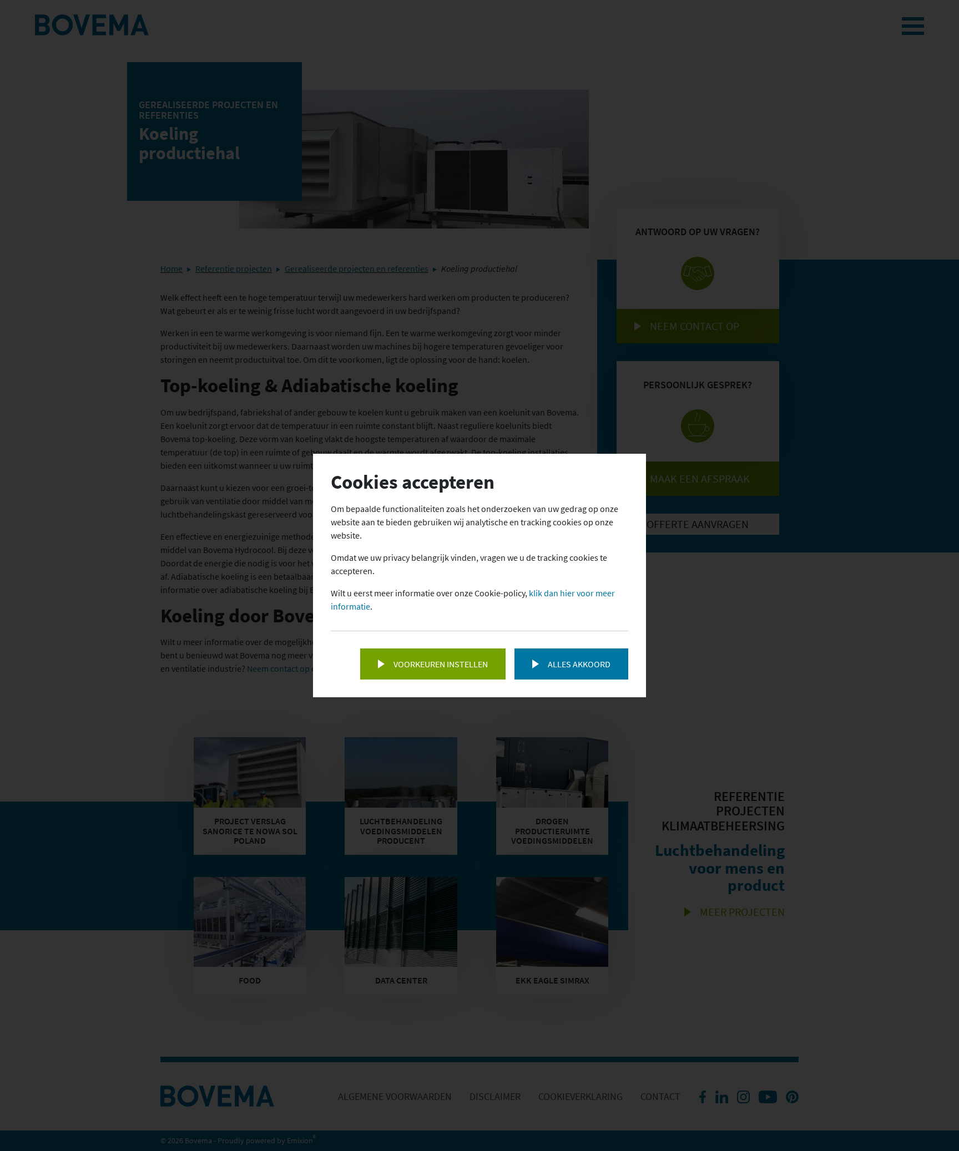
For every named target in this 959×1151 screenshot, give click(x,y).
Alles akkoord (579, 664)
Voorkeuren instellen (440, 664)
